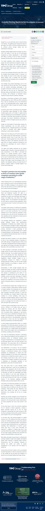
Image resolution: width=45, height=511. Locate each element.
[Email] (43, 31)
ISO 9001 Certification (37, 508)
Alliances (15, 7)
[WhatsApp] (39, 31)
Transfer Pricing (16, 11)
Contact (36, 2)
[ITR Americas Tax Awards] (7, 477)
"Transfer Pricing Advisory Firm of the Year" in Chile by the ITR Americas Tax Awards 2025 (22, 497)
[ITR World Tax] (22, 476)
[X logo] (42, 503)
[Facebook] (32, 31)
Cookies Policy (33, 508)
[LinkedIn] (37, 31)
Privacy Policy (30, 508)
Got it (9, 508)
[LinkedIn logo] (37, 503)
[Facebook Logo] (35, 503)
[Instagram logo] (40, 503)
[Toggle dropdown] (43, 2)
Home (14, 4)
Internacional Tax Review (10, 458)
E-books (27, 7)
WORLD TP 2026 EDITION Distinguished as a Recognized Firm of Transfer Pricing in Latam (22, 479)
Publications (8, 11)
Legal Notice (27, 508)
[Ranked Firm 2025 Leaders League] (37, 476)
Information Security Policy (41, 508)
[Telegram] (41, 31)
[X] (35, 31)
